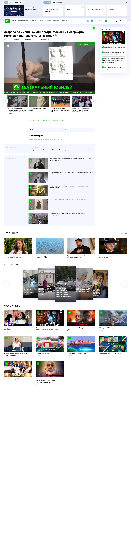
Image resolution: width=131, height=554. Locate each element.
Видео (49, 20)
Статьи (42, 20)
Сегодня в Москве (98, 21)
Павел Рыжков (45, 39)
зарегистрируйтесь (63, 130)
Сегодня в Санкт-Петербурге (22, 39)
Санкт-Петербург (34, 120)
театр (43, 120)
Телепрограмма (23, 20)
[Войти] (120, 21)
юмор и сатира (58, 120)
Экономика (110, 21)
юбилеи (49, 120)
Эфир (14, 20)
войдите (51, 130)
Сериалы (65, 20)
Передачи (56, 20)
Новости (34, 20)
